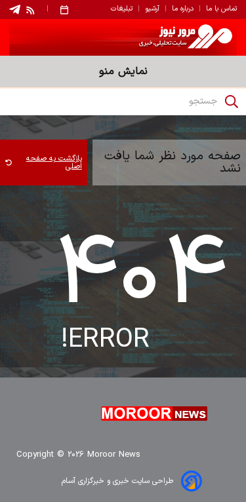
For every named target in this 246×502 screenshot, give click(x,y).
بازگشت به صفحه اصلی (54, 162)
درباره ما (183, 9)
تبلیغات (122, 9)
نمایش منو (123, 71)
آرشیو (152, 9)
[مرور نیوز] (123, 37)
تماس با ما (221, 9)
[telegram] (14, 9)
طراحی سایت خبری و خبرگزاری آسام (117, 481)
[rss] (31, 10)
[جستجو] (231, 101)
